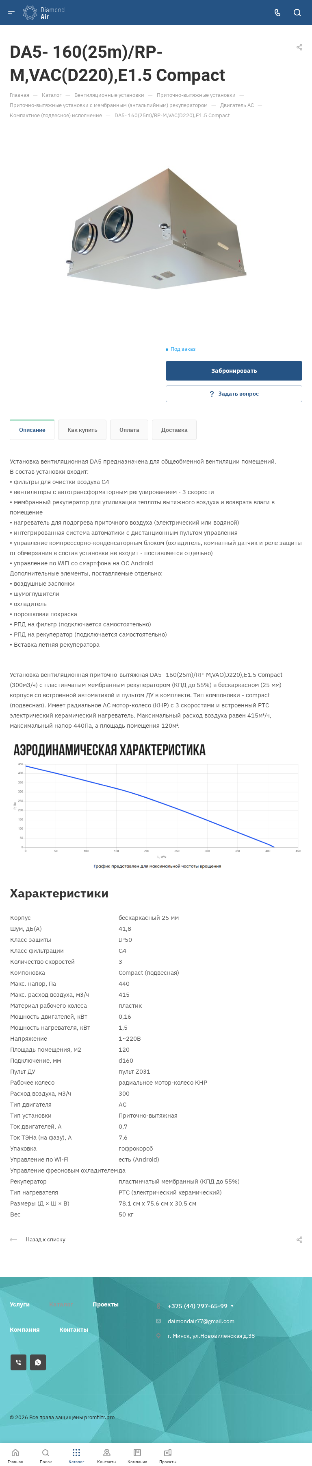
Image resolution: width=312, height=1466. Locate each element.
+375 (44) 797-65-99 (198, 1306)
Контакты (73, 1329)
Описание (32, 429)
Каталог (61, 1304)
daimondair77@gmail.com (201, 1321)
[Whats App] (38, 1362)
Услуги (20, 1304)
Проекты (106, 1304)
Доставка (174, 429)
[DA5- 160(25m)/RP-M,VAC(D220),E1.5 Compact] (156, 228)
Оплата (129, 429)
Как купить (82, 429)
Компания (25, 1329)
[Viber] (18, 1362)
